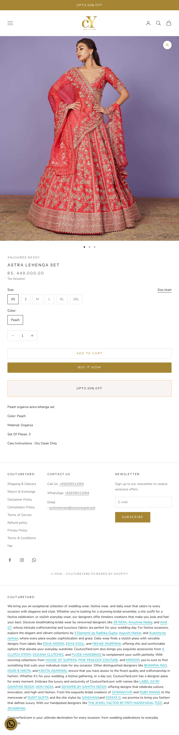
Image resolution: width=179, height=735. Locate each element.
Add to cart (89, 353)
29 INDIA (120, 622)
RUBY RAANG (150, 692)
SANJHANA (90, 697)
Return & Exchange (21, 491)
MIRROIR (132, 660)
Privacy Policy (17, 530)
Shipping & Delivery (21, 484)
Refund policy (17, 522)
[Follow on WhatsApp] (34, 560)
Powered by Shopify (109, 573)
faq (9, 545)
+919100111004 (71, 484)
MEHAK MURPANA (106, 643)
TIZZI (158, 703)
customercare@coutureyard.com (72, 507)
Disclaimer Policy (19, 499)
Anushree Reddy (23, 257)
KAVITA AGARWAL (53, 671)
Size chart (165, 290)
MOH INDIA (44, 687)
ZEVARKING (16, 708)
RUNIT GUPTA (38, 697)
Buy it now (89, 367)
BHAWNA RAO (155, 665)
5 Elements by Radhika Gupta (95, 633)
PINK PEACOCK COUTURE (98, 660)
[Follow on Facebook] (9, 560)
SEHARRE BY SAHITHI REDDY (83, 687)
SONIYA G (113, 697)
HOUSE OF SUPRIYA (61, 660)
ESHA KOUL (75, 643)
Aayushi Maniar (130, 633)
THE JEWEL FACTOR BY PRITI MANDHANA (120, 703)
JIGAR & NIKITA (19, 671)
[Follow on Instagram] (22, 560)
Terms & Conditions (21, 538)
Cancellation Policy (21, 507)
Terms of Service (19, 515)
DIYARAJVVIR (122, 692)
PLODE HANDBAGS (87, 654)
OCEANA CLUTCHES (48, 654)
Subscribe (133, 517)
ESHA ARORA (53, 643)
